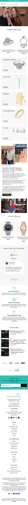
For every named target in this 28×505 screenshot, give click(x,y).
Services (14, 433)
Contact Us (14, 441)
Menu (14, 422)
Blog (14, 461)
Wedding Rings (14, 428)
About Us (14, 454)
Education (14, 465)
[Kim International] (11, 363)
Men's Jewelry (14, 431)
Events (14, 456)
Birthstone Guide (14, 472)
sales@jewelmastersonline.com (14, 406)
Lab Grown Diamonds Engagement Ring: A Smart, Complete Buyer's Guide (17, 350)
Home (14, 424)
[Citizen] (17, 363)
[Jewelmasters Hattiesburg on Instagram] (9, 418)
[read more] (8, 155)
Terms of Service (14, 448)
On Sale (14, 435)
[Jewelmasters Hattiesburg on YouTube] (14, 418)
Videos (14, 458)
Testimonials (14, 459)
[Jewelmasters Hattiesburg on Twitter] (16, 418)
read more (6, 194)
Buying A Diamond (14, 467)
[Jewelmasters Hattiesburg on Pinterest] (19, 418)
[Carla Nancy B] (11, 370)
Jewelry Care (14, 469)
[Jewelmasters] (14, 395)
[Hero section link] (14, 16)
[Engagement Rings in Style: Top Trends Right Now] (5, 334)
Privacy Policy (14, 444)
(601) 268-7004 (16, 403)
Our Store (14, 452)
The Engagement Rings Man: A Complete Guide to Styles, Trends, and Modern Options (18, 341)
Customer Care (14, 439)
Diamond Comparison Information (14, 471)
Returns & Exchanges (14, 443)
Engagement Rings (14, 426)
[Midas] (23, 363)
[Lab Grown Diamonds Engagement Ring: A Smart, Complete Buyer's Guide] (5, 352)
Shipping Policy (14, 446)
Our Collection (14, 430)
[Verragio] (5, 363)
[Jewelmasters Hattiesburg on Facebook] (11, 418)
